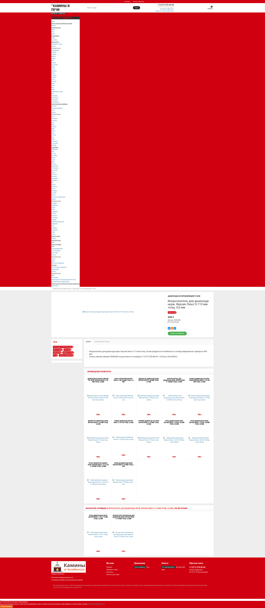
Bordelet (54, 203)
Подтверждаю (6, 606)
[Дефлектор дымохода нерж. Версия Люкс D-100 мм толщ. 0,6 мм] (149, 398)
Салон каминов (140, 567)
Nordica (53, 164)
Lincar (53, 160)
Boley (53, 67)
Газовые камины (57, 108)
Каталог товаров (58, 13)
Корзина (109, 567)
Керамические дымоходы (60, 281)
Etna (52, 32)
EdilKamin (54, 224)
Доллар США (180, 567)
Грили (53, 259)
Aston (53, 131)
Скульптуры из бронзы (59, 267)
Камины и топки (56, 44)
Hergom (54, 71)
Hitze (53, 73)
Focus (53, 69)
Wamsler (54, 176)
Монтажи (54, 286)
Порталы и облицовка (65, 355)
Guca (53, 116)
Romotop (54, 170)
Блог (148, 567)
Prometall (54, 143)
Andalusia (54, 230)
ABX (52, 124)
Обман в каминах (177, 333)
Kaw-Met (54, 40)
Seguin (53, 63)
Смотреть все (56, 48)
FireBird (53, 52)
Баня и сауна (57, 349)
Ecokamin (54, 100)
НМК (52, 129)
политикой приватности (96, 604)
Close (53, 21)
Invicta (53, 153)
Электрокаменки (57, 248)
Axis (52, 93)
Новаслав (54, 166)
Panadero (54, 118)
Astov (53, 29)
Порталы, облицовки (58, 197)
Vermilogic (54, 277)
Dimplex (54, 219)
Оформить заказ (112, 569)
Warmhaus (54, 98)
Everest (53, 75)
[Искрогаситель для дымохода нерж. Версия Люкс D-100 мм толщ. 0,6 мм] (174, 398)
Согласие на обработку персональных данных (67, 580)
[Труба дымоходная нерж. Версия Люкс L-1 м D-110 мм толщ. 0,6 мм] (98, 534)
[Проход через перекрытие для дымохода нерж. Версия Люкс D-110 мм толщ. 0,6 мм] (124, 534)
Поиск (136, 8)
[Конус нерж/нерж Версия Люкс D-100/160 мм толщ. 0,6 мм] (124, 398)
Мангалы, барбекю (57, 263)
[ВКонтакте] (169, 328)
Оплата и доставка (138, 1)
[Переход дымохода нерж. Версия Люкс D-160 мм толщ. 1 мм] (124, 482)
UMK (52, 275)
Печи (53, 110)
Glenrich (54, 106)
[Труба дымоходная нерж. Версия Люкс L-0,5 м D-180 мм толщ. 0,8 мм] (199, 440)
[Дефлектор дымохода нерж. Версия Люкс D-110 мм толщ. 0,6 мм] (98, 440)
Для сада (54, 253)
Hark (52, 151)
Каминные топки (57, 91)
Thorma (54, 174)
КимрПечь (54, 205)
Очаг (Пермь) (55, 250)
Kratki (53, 38)
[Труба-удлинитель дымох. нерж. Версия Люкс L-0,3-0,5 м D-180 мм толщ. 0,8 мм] (98, 482)
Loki (52, 122)
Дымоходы (55, 269)
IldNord (53, 56)
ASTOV (53, 213)
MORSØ (53, 145)
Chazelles (54, 96)
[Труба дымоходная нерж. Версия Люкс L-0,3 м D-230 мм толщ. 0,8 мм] (174, 440)
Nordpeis (54, 191)
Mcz (52, 87)
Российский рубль (168, 567)
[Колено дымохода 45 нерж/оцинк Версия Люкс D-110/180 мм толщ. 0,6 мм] (199, 398)
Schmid (53, 81)
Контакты (127, 1)
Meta (53, 34)
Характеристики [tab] (102, 342)
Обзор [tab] (88, 342)
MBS (52, 162)
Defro (53, 79)
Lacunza (54, 120)
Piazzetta (54, 65)
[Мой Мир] (175, 328)
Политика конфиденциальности (62, 577)
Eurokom (54, 186)
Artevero (54, 215)
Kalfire (53, 58)
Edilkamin (54, 149)
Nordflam (54, 180)
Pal (52, 182)
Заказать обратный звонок (164, 11)
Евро (163, 569)
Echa (52, 85)
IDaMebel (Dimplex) (57, 222)
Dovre (53, 189)
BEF (52, 60)
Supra (53, 172)
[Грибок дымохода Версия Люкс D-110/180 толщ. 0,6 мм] (124, 438)
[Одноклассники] (172, 328)
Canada (53, 193)
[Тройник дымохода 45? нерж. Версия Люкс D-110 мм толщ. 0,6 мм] (149, 440)
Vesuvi (53, 195)
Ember (53, 184)
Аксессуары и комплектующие (63, 347)
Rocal (53, 83)
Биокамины (55, 50)
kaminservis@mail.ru (167, 9)
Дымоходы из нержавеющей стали (63, 279)
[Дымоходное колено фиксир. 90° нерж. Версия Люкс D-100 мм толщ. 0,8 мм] (98, 398)
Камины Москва (58, 288)
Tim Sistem (55, 168)
